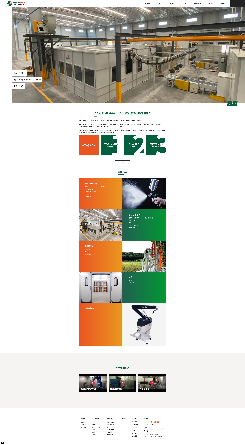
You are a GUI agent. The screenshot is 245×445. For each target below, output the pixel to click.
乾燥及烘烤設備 (133, 220)
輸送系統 (87, 249)
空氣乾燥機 (88, 194)
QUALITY (134, 145)
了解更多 (122, 162)
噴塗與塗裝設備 (133, 225)
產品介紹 (159, 3)
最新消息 (134, 430)
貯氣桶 (103, 187)
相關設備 (124, 418)
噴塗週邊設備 (95, 418)
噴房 (130, 223)
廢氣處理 (87, 251)
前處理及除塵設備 (134, 218)
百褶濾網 (131, 283)
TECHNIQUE (111, 145)
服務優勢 (184, 3)
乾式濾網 (131, 280)
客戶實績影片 (197, 3)
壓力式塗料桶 (89, 189)
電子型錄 (210, 3)
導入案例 (172, 3)
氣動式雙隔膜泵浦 (90, 192)
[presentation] (229, 103)
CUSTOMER (156, 145)
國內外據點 (83, 427)
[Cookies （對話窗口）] (2, 443)
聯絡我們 (223, 3)
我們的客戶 (83, 424)
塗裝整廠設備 (110, 418)
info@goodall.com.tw (149, 424)
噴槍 (86, 187)
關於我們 (147, 3)
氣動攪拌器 (88, 197)
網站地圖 (134, 436)
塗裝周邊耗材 (149, 218)
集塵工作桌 (132, 228)
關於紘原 (83, 422)
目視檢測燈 (88, 254)
